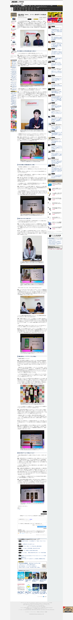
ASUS (41, 606)
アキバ (39, 5)
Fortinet (38, 9)
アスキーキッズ (12, 6)
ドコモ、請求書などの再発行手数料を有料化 (30, 550)
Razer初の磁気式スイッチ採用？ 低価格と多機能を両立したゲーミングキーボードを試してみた (56, 92)
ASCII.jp (14, 1)
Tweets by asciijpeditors (51, 23)
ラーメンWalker (20, 609)
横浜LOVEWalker (29, 609)
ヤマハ (40, 9)
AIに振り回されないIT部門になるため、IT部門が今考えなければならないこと (56, 86)
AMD (17, 8)
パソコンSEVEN (26, 7)
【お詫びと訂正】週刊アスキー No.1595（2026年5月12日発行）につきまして (55, 240)
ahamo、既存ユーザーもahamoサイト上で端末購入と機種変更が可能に (33, 558)
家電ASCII (18, 6)
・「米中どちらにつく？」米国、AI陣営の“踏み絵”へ (13, 96)
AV (37, 5)
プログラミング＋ (39, 607)
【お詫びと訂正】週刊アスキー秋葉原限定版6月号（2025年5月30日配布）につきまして (55, 244)
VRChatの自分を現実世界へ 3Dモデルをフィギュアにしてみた (29, 563)
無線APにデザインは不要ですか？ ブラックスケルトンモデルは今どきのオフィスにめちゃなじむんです (57, 72)
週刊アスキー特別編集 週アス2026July (13, 119)
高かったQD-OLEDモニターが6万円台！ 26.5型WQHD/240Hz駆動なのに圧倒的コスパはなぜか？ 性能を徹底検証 (56, 38)
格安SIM (15, 6)
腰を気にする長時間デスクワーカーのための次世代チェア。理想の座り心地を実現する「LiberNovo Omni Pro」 (56, 155)
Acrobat (17, 9)
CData (32, 9)
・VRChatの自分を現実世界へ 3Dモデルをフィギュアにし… (14, 93)
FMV (24, 603)
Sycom (37, 603)
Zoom (43, 9)
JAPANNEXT (20, 10)
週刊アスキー (25, 6)
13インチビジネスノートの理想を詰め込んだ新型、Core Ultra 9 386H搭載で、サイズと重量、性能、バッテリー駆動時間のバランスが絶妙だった (56, 120)
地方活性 (39, 6)
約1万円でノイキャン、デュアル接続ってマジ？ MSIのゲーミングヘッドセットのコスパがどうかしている (56, 113)
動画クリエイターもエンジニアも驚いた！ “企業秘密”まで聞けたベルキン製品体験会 (56, 58)
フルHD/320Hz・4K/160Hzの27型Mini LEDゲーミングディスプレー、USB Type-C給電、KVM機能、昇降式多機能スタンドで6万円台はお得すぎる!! (56, 45)
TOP (21, 602)
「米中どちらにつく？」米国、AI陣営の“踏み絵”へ (27, 564)
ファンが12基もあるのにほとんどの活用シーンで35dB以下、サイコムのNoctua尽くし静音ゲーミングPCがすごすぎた (56, 79)
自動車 (30, 5)
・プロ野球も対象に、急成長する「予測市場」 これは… (13, 103)
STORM (48, 603)
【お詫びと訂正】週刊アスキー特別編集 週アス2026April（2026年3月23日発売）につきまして (55, 242)
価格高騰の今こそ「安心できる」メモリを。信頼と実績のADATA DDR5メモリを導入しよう (56, 106)
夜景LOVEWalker (39, 609)
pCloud (29, 10)
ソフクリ (49, 9)
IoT (23, 602)
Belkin (35, 8)
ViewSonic (32, 8)
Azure (23, 9)
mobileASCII (39, 608)
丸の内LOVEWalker (47, 609)
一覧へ (61, 238)
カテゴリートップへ (44, 513)
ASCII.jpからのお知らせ (51, 238)
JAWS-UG (27, 604)
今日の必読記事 (27, 608)
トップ (11, 5)
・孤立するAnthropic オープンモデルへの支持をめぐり (14, 98)
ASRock (26, 8)
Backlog (35, 9)
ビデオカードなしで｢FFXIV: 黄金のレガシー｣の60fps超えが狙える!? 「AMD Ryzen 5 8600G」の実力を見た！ (56, 176)
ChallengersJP (45, 6)
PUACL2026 (41, 6)
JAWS (14, 9)
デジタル (21, 2)
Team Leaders (35, 607)
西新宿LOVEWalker (34, 609)
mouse (26, 603)
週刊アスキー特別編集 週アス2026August (13, 108)
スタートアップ (44, 5)
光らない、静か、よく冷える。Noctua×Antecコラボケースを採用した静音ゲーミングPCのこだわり (56, 64)
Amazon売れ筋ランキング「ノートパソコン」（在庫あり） (13, 14)
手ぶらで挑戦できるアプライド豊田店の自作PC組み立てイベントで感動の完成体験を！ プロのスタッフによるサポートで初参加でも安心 (56, 134)
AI (13, 5)
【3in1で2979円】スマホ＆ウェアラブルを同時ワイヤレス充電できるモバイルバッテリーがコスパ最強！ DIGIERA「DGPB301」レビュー (56, 53)
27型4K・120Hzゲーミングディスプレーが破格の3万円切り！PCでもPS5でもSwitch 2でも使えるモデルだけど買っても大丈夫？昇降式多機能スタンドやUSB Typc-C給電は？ (56, 169)
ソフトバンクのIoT (46, 9)
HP (46, 603)
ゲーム (48, 5)
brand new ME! (40, 605)
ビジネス (17, 5)
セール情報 (50, 5)
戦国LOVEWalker (52, 609)
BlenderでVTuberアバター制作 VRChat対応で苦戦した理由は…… (30, 567)
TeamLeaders (29, 6)
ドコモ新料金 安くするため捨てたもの (27, 544)
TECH (20, 5)
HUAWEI (29, 8)
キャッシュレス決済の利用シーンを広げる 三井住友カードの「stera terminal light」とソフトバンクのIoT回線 (56, 128)
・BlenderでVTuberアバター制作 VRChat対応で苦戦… (14, 101)
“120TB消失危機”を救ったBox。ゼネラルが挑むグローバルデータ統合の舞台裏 (56, 142)
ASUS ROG (20, 8)
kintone (20, 9)
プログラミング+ (34, 6)
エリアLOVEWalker (25, 609)
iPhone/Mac (26, 5)
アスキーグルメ (22, 6)
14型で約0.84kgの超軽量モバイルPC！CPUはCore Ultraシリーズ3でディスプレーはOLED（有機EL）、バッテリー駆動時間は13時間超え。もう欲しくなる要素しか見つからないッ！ (56, 99)
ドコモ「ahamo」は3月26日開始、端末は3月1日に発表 (30, 548)
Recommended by (40, 596)
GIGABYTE (31, 605)
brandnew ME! (26, 10)
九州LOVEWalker (43, 609)
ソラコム (26, 9)
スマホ (41, 5)
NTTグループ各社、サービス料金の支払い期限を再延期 (32, 546)
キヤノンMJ (17, 10)
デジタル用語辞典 (35, 608)
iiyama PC (34, 603)
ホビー (32, 5)
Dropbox (29, 9)
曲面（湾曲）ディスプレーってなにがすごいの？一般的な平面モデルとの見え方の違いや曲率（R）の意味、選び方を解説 (56, 162)
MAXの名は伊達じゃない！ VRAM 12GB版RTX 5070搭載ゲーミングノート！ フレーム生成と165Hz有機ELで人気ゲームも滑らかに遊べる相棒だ (56, 31)
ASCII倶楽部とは (14, 105)
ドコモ (19, 509)
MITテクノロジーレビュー (44, 608)
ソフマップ (23, 10)
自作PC (35, 5)
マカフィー (14, 10)
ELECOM (15, 8)
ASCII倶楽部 (60, 5)
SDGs (36, 6)
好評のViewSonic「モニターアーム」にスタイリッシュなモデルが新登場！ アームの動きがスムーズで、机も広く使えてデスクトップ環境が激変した (56, 147)
